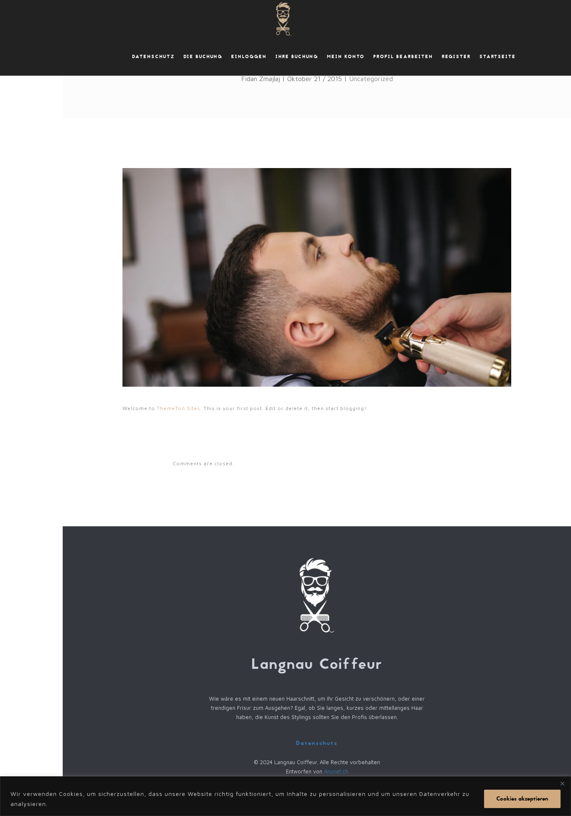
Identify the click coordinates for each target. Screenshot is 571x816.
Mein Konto (346, 57)
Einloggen (249, 57)
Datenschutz (153, 57)
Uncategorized (371, 78)
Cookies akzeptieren (522, 798)
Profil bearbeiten (403, 57)
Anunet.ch (336, 771)
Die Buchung (203, 57)
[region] (285, 796)
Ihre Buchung (296, 57)
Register (456, 57)
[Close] (562, 783)
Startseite (497, 57)
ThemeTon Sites (178, 408)
